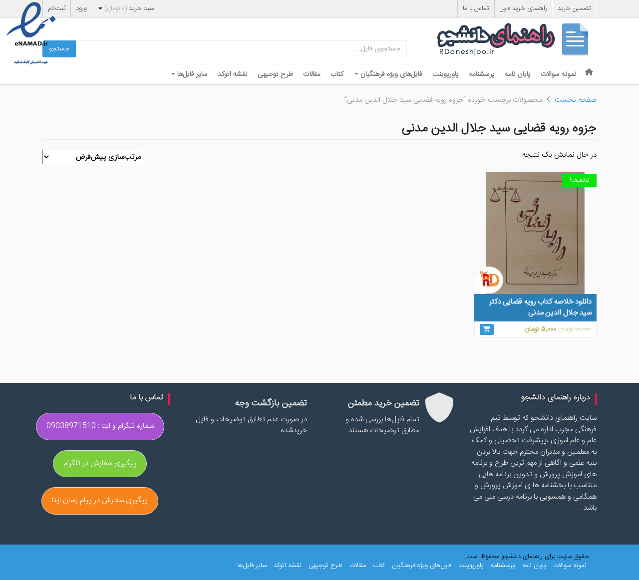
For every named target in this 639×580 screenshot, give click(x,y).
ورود (81, 8)
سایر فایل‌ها (191, 74)
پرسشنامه (482, 74)
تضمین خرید (574, 8)
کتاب (336, 74)
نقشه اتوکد (233, 74)
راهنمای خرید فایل (523, 8)
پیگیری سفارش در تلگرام (99, 463)
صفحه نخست (576, 100)
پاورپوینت (445, 74)
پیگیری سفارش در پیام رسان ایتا (100, 500)
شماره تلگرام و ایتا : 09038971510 (100, 426)
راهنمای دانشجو (517, 41)
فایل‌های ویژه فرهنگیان (390, 74)
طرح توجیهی (275, 74)
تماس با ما (476, 8)
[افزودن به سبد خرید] (487, 329)
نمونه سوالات (559, 74)
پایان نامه (518, 74)
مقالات (311, 74)
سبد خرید (129, 8)
